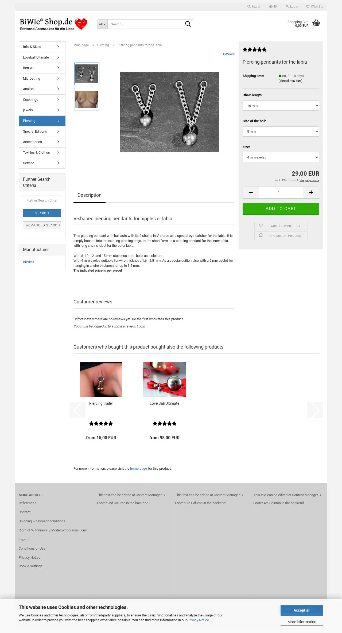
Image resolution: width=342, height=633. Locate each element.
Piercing (29, 121)
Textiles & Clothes (36, 152)
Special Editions (35, 131)
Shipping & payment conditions (42, 521)
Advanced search (43, 225)
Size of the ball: (254, 121)
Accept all (302, 610)
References (27, 503)
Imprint (24, 539)
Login (141, 326)
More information (301, 622)
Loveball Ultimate (36, 57)
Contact (24, 512)
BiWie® (229, 54)
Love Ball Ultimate (164, 403)
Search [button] (256, 7)
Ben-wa (28, 68)
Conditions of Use (32, 548)
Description (89, 195)
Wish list (316, 7)
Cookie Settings (30, 566)
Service (28, 163)
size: (246, 147)
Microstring (31, 78)
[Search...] (188, 24)
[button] (273, 7)
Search (42, 213)
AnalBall (29, 89)
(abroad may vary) (290, 81)
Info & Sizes (32, 47)
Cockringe (30, 100)
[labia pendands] (169, 112)
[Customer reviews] (255, 52)
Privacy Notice (198, 620)
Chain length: (253, 95)
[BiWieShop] (54, 24)
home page (138, 468)
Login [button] (293, 7)
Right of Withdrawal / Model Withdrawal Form (53, 530)
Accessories (32, 142)
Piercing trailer (101, 403)
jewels (28, 110)
